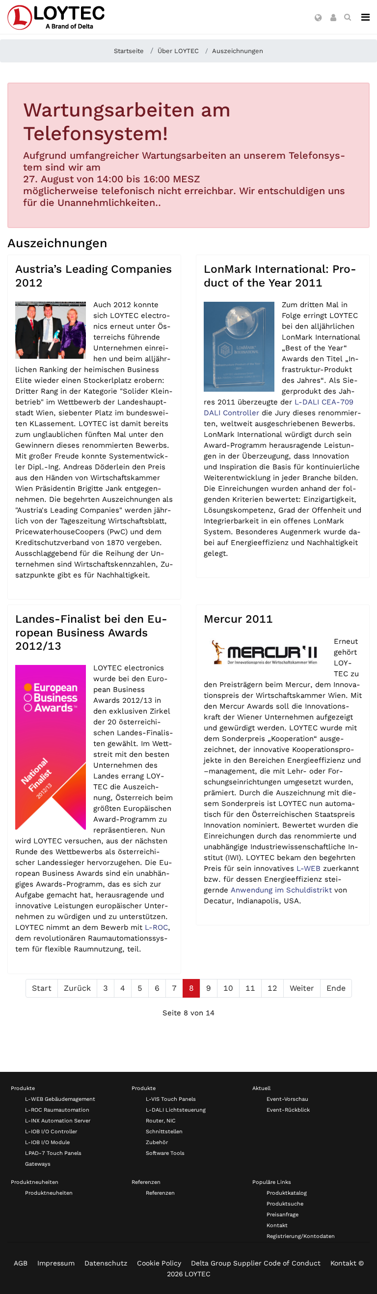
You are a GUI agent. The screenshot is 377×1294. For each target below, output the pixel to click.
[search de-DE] (347, 17)
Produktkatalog (287, 1193)
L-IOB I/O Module (47, 1142)
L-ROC (156, 927)
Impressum (56, 1263)
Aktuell (261, 1088)
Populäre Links (271, 1182)
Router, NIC (161, 1121)
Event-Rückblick (288, 1110)
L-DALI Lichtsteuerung (176, 1110)
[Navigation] (365, 17)
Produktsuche (285, 1204)
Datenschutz (105, 1263)
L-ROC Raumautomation (57, 1110)
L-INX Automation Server (57, 1121)
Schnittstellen (164, 1131)
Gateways (38, 1164)
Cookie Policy (159, 1263)
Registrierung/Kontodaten (301, 1236)
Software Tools (165, 1153)
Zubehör (157, 1142)
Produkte (23, 1088)
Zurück (77, 988)
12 (272, 988)
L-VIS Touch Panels (171, 1099)
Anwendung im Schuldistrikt (281, 890)
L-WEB (308, 868)
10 (228, 988)
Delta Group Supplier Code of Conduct (256, 1263)
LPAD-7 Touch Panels (53, 1153)
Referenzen (146, 1182)
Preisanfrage (282, 1214)
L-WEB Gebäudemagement (60, 1099)
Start (42, 988)
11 (250, 988)
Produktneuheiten (34, 1182)
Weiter (302, 988)
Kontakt (277, 1225)
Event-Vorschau (287, 1099)
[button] (318, 18)
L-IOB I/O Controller (51, 1131)
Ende (336, 988)
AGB (20, 1263)
